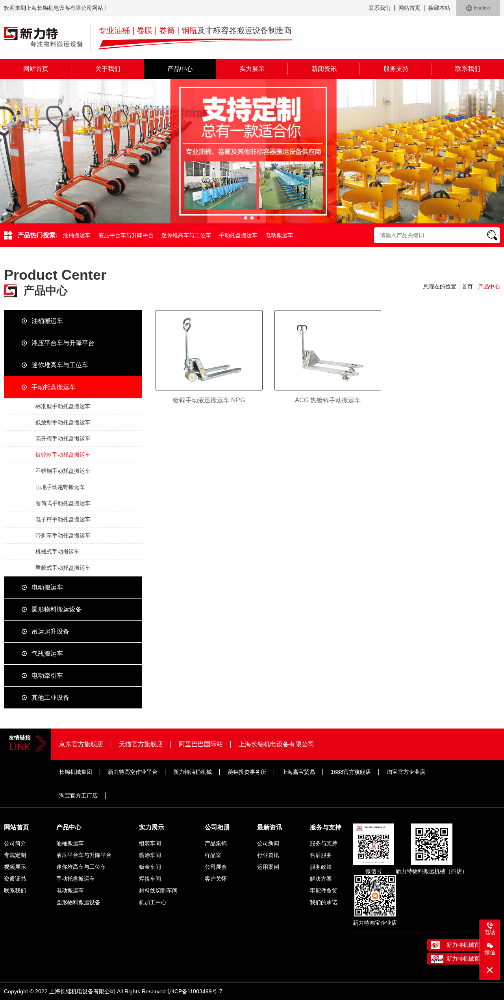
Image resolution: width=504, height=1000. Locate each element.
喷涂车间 (150, 855)
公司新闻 (268, 843)
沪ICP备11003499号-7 (194, 991)
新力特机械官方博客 (471, 958)
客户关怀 (216, 878)
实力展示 (252, 68)
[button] (245, 217)
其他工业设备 (50, 697)
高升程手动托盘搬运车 (63, 438)
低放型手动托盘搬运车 (63, 422)
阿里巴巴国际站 (201, 744)
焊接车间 (150, 878)
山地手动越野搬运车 (60, 487)
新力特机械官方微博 (471, 945)
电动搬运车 (279, 235)
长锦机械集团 (75, 772)
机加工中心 (153, 902)
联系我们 (380, 8)
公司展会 (216, 867)
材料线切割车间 (158, 890)
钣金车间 (150, 867)
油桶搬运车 (77, 235)
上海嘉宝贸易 (298, 772)
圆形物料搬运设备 (57, 609)
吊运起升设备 (50, 631)
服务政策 (321, 867)
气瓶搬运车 (47, 653)
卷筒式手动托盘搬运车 (63, 503)
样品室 (213, 855)
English (482, 8)
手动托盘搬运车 (238, 235)
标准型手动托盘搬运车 (63, 406)
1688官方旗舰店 (351, 772)
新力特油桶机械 (192, 772)
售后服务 (321, 855)
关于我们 (107, 68)
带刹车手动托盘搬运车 (63, 535)
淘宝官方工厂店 (78, 795)
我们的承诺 (323, 902)
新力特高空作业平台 (133, 772)
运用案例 (268, 867)
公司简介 (15, 843)
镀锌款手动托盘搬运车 (63, 455)
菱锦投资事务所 (247, 772)
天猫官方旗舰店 (141, 744)
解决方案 (321, 878)
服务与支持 (325, 827)
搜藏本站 (439, 8)
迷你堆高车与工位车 (186, 235)
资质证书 (15, 878)
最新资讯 (269, 827)
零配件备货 (323, 890)
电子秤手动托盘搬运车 (63, 519)
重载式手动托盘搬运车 (63, 568)
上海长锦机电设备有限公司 (276, 744)
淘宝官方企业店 (406, 772)
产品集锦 (216, 843)
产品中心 (180, 68)
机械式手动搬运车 (57, 551)
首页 (467, 286)
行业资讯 (268, 855)
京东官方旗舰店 (81, 744)
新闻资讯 (324, 68)
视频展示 (15, 867)
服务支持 (396, 68)
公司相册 (217, 827)
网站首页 (409, 8)
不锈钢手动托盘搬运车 (63, 471)
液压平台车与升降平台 (126, 235)
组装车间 (150, 843)
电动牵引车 (47, 675)
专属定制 (15, 855)
